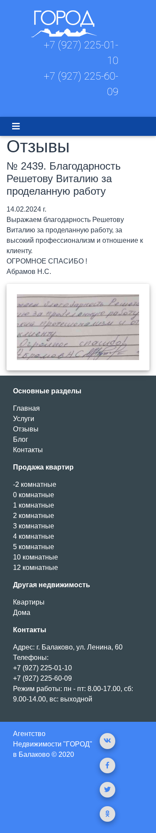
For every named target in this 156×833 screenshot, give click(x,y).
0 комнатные (33, 495)
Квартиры (29, 602)
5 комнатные (33, 546)
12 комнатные (35, 567)
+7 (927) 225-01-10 (42, 668)
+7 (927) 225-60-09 (42, 678)
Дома (21, 612)
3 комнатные (33, 526)
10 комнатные (35, 557)
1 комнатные (33, 505)
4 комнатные (33, 536)
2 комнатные (33, 515)
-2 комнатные (34, 484)
